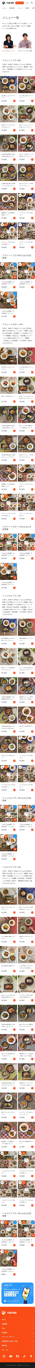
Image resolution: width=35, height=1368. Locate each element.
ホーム (5, 8)
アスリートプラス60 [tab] (25, 51)
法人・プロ (20, 3)
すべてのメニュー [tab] (8, 51)
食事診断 (11, 8)
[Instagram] (4, 1356)
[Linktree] (31, 1356)
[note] (17, 1356)
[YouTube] (11, 1356)
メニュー (19, 8)
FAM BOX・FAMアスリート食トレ (19, 1365)
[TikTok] (24, 1356)
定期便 (27, 8)
